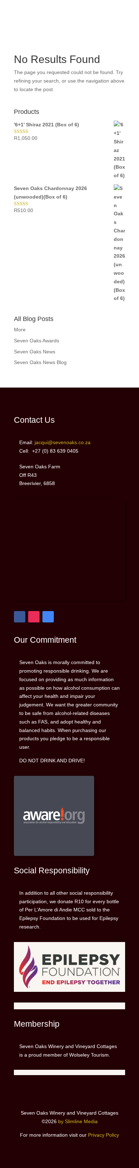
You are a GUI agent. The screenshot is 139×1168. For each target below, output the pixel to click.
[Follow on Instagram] (34, 616)
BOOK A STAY (16, 25)
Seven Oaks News (34, 351)
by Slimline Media (78, 1121)
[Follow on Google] (48, 616)
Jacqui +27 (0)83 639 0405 (115, 12)
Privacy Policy (103, 1135)
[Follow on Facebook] (19, 616)
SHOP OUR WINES (20, 12)
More (20, 329)
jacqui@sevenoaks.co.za (119, 25)
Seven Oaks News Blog (40, 362)
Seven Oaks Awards (36, 340)
